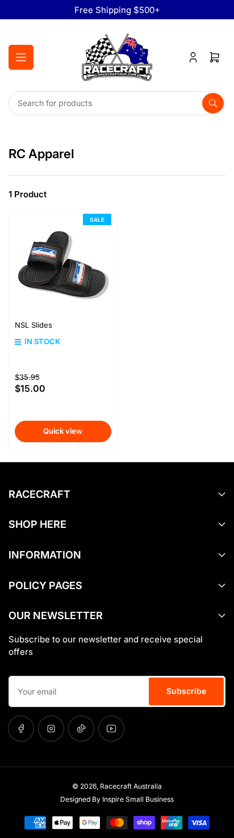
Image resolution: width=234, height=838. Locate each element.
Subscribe (186, 691)
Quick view (62, 430)
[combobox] (117, 103)
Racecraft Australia (131, 786)
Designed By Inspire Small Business (117, 799)
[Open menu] (21, 57)
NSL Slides (33, 324)
